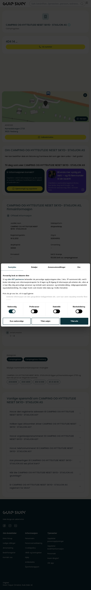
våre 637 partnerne (15, 279)
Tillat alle (74, 321)
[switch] (34, 311)
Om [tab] (78, 267)
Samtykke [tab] (12, 267)
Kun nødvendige (17, 321)
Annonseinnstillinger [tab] (56, 267)
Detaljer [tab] (34, 267)
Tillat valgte (45, 321)
